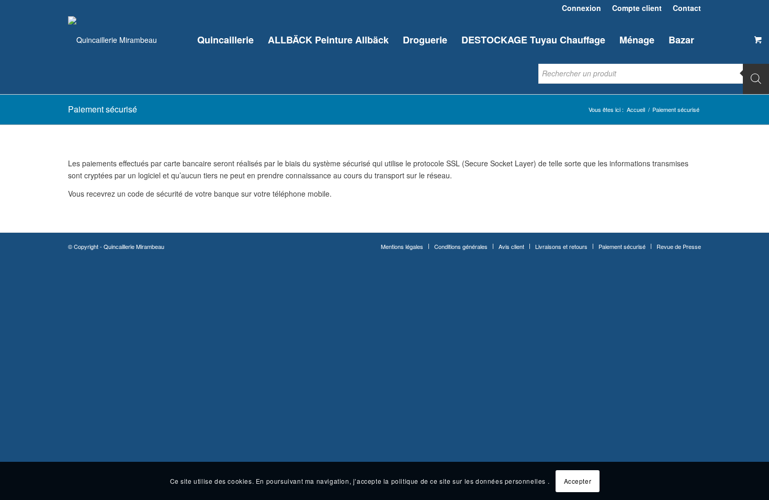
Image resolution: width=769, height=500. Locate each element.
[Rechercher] (756, 78)
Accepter (578, 480)
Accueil (636, 109)
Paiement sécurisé (102, 109)
